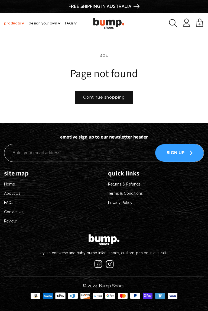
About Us (12, 193)
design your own (43, 23)
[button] (173, 23)
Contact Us (13, 212)
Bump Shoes (112, 285)
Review (10, 221)
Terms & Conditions (125, 193)
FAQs (69, 23)
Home (9, 184)
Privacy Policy (120, 202)
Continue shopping (104, 97)
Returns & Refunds (124, 184)
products (12, 23)
